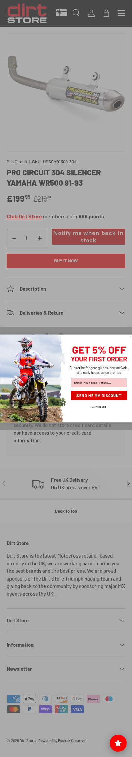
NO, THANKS (99, 407)
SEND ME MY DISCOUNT (99, 395)
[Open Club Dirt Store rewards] (118, 743)
